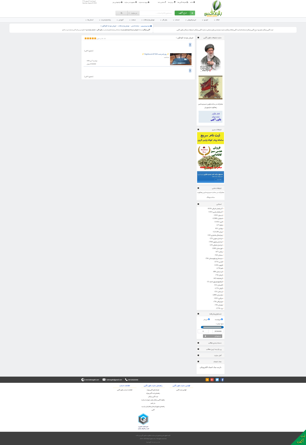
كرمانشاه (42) (218, 278)
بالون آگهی (99, 29)
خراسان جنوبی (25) (216, 238)
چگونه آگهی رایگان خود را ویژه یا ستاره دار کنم (153, 401)
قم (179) (219, 268)
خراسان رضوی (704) (216, 242)
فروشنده (218, 319)
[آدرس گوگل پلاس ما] (212, 380)
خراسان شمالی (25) (216, 245)
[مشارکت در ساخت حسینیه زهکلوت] (210, 99)
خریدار (205, 319)
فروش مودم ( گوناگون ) (108, 26)
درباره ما (170, 2)
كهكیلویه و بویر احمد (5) (215, 281)
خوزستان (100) (217, 248)
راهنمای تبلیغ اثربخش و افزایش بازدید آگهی (153, 408)
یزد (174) (219, 308)
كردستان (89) (218, 271)
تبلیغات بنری (216, 129)
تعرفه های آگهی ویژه (153, 389)
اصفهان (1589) (218, 218)
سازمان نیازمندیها (91, 29)
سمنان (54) (219, 255)
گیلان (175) (219, 288)
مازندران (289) (218, 295)
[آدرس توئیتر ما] (217, 380)
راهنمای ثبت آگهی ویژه (153, 393)
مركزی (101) (218, 298)
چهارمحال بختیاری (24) (215, 235)
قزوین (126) (218, 265)
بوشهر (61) (219, 228)
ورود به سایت (143, 2)
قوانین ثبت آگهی (181, 389)
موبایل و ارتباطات (123, 26)
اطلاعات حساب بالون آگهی (124, 389)
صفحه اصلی (135, 26)
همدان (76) (219, 305)
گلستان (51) (218, 285)
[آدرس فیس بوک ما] (222, 380)
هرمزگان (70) (218, 301)
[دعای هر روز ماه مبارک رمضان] (211, 73)
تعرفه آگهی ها (182, 2)
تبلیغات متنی (216, 188)
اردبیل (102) (218, 215)
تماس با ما (161, 2)
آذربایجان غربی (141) (215, 212)
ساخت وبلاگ (211, 197)
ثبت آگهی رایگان (153, 396)
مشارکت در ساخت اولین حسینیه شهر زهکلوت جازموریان (210, 105)
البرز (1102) (218, 221)
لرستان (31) (218, 291)
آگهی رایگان (146, 29)
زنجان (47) (219, 251)
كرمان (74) (219, 275)
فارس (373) (218, 261)
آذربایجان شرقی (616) (215, 208)
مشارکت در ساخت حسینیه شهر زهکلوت (210, 192)
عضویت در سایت (129, 2)
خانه (191, 2)
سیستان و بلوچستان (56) (214, 258)
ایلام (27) (219, 225)
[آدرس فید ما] (207, 380)
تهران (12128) (218, 231)
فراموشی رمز (116, 2)
